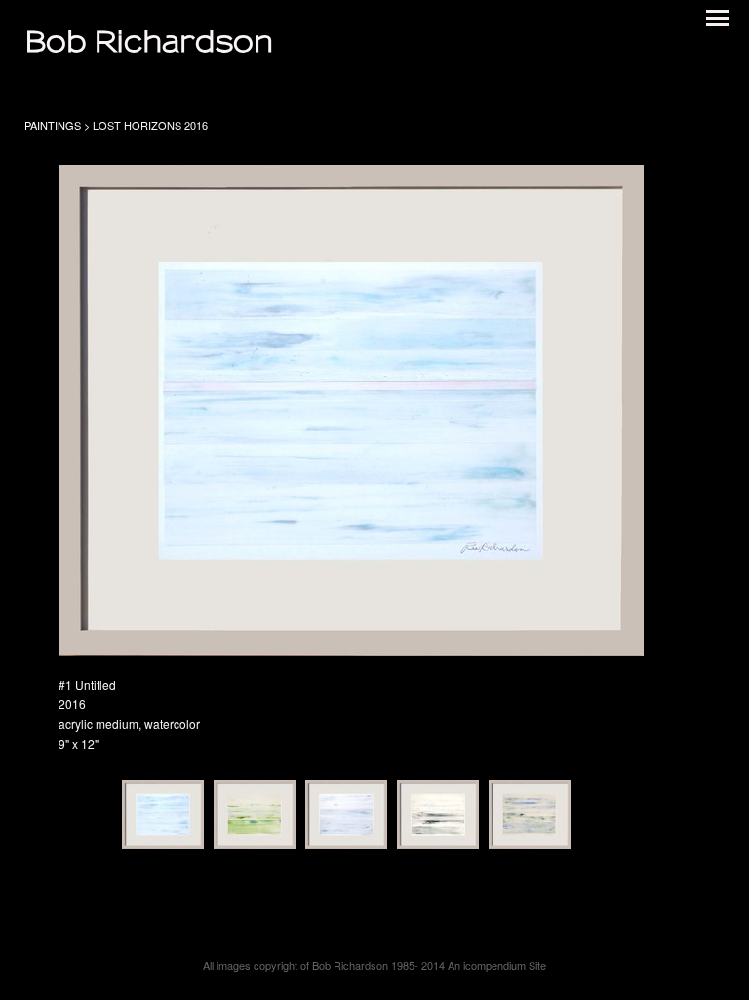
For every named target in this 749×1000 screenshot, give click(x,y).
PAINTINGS (52, 125)
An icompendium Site (497, 965)
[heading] (148, 44)
